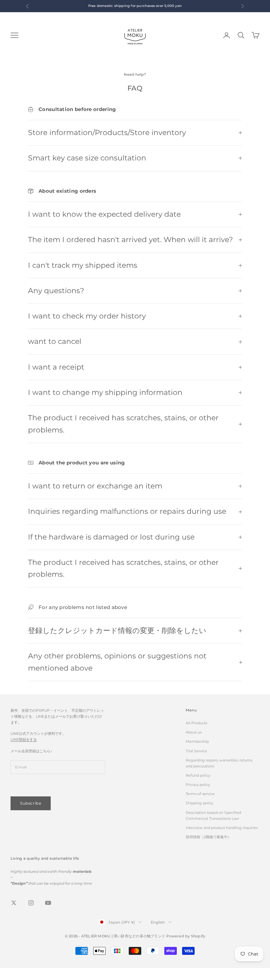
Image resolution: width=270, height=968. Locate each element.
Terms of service (200, 793)
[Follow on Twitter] (14, 902)
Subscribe (30, 803)
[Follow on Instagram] (31, 902)
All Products (196, 723)
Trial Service (196, 751)
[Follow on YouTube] (48, 902)
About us (194, 732)
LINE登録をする (24, 739)
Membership (197, 741)
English (158, 922)
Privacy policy (198, 784)
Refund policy (198, 775)
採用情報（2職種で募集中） (208, 837)
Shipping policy (199, 803)
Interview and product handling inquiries (222, 827)
